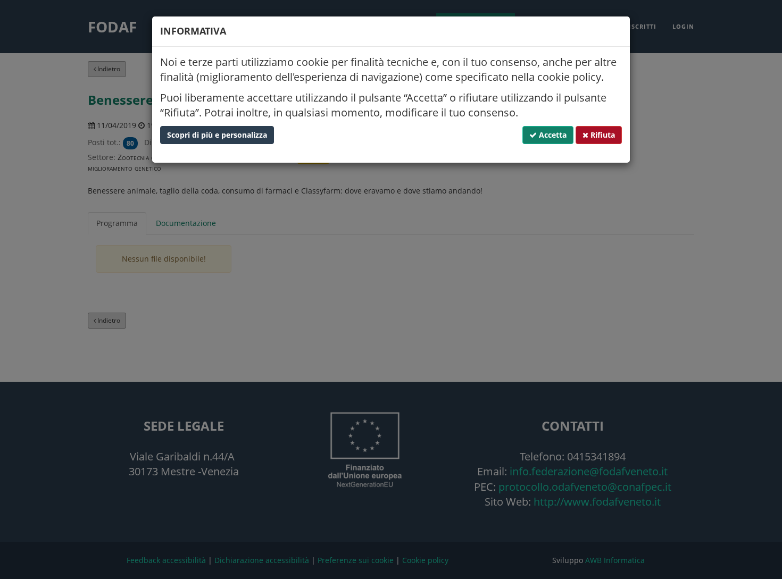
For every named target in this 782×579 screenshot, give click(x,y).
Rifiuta (601, 135)
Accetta (552, 135)
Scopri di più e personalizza (217, 135)
